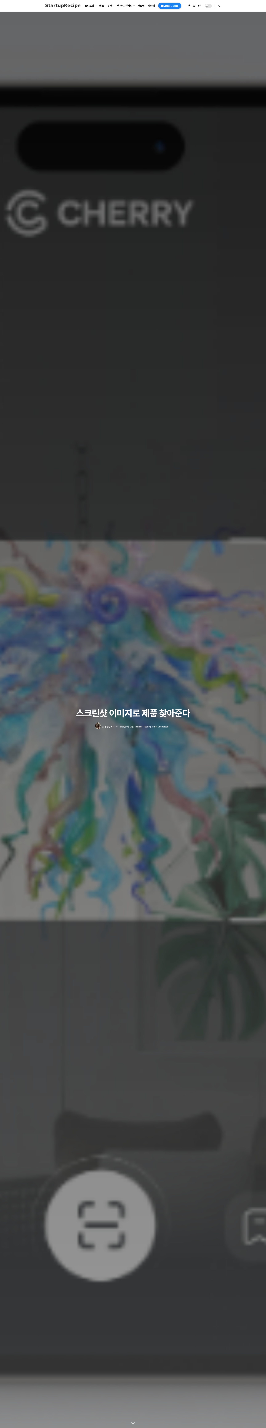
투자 (109, 5)
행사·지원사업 (124, 5)
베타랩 (151, 5)
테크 (101, 5)
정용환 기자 (109, 726)
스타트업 (89, 5)
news (139, 726)
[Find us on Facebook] (189, 6)
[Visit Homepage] (63, 5)
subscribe (171, 6)
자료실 (141, 5)
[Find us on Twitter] (194, 6)
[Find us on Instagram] (199, 6)
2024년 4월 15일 (127, 726)
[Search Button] (219, 6)
